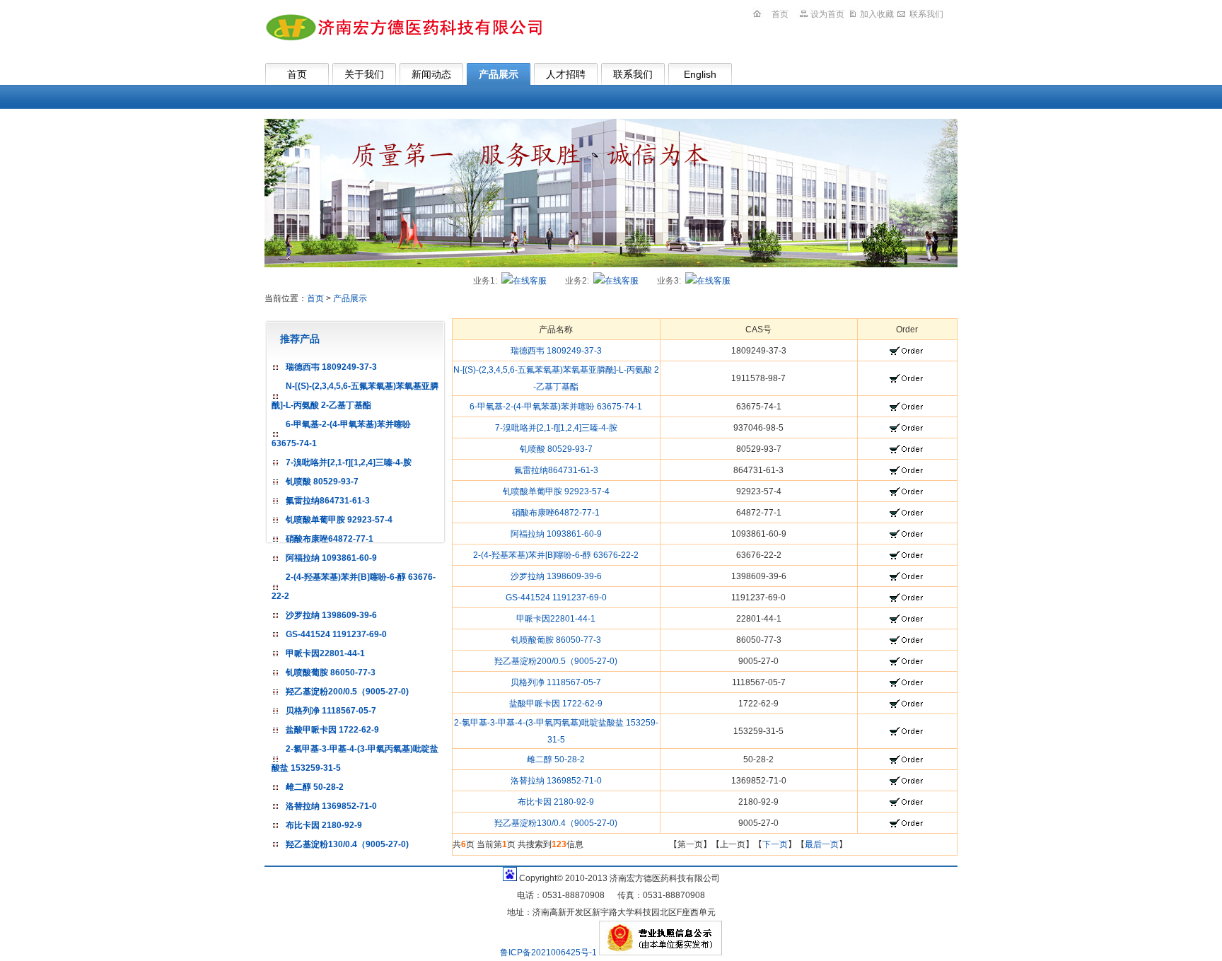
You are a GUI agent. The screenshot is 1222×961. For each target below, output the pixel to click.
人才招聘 (566, 74)
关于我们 (364, 74)
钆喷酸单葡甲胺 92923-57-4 (339, 520)
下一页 (775, 844)
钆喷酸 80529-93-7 (322, 482)
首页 (780, 14)
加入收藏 (877, 14)
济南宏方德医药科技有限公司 (403, 27)
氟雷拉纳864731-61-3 (328, 501)
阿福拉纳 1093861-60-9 (331, 558)
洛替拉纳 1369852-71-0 (331, 806)
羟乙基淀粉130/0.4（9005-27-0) (347, 844)
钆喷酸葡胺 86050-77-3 (331, 672)
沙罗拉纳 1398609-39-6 (331, 615)
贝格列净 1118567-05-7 (331, 711)
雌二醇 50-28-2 (315, 787)
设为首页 (827, 14)
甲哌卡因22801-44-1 (325, 653)
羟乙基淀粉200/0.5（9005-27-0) (347, 692)
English (700, 74)
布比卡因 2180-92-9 (324, 825)
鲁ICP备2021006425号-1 (549, 952)
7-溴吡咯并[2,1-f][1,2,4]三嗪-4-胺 (349, 462)
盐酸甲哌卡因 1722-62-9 (332, 730)
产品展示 (498, 74)
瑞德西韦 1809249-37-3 (331, 367)
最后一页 (822, 844)
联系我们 (926, 14)
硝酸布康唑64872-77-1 (329, 539)
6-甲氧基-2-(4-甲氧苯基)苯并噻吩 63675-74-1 (556, 407)
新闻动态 (431, 74)
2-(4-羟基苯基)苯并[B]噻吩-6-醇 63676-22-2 (556, 555)
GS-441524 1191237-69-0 (336, 634)
